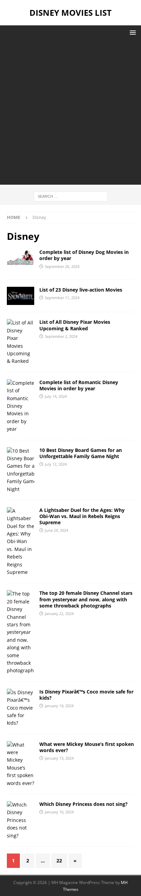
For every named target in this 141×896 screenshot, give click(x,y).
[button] (131, 32)
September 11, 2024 (62, 297)
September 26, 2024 (62, 266)
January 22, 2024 (59, 613)
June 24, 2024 (56, 530)
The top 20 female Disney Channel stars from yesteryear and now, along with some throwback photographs (85, 599)
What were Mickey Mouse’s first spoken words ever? (86, 747)
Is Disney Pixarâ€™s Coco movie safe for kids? (86, 694)
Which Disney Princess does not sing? (83, 804)
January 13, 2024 (59, 758)
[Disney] (20, 257)
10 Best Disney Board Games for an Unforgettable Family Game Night (80, 453)
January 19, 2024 (59, 705)
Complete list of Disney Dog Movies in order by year (84, 255)
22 (59, 860)
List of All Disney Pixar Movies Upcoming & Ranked (74, 325)
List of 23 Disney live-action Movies (80, 289)
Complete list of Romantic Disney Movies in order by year (78, 385)
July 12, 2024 (56, 464)
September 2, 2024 (61, 336)
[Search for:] (70, 196)
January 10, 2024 (59, 811)
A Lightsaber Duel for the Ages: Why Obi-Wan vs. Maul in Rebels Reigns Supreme (82, 516)
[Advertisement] (70, 114)
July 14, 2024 (56, 396)
